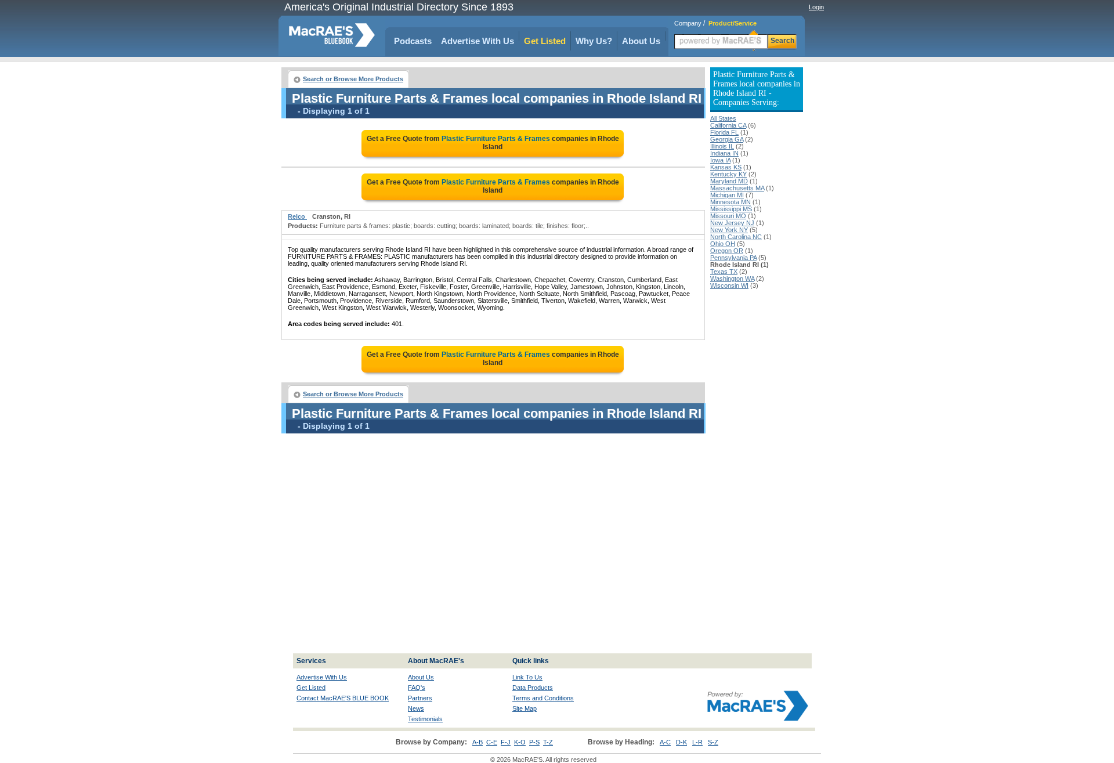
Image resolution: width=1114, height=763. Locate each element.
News (416, 708)
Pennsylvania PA (733, 257)
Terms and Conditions (543, 698)
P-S (534, 742)
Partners (420, 698)
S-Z (713, 742)
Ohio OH (722, 243)
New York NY (729, 229)
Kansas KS (726, 167)
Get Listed (545, 41)
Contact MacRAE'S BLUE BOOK (342, 698)
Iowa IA (720, 160)
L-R (697, 742)
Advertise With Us (477, 41)
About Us (641, 41)
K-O (520, 742)
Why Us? (594, 41)
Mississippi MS (731, 208)
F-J (506, 742)
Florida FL (724, 132)
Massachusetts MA (737, 188)
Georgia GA (726, 139)
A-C (665, 742)
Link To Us (527, 677)
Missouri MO (728, 215)
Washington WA (732, 278)
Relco (297, 216)
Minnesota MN (730, 201)
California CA (728, 125)
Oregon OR (726, 250)
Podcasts (413, 41)
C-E (491, 742)
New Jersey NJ (732, 222)
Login (816, 6)
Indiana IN (724, 153)
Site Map (524, 708)
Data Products (532, 687)
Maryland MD (729, 181)
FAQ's (416, 687)
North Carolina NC (736, 236)
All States (723, 118)
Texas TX (723, 271)
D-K (681, 742)
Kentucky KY (728, 174)
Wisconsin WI (729, 285)
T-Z (548, 742)
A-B (477, 742)
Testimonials (425, 718)
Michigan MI (727, 194)
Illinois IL (722, 146)
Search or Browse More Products (353, 78)
